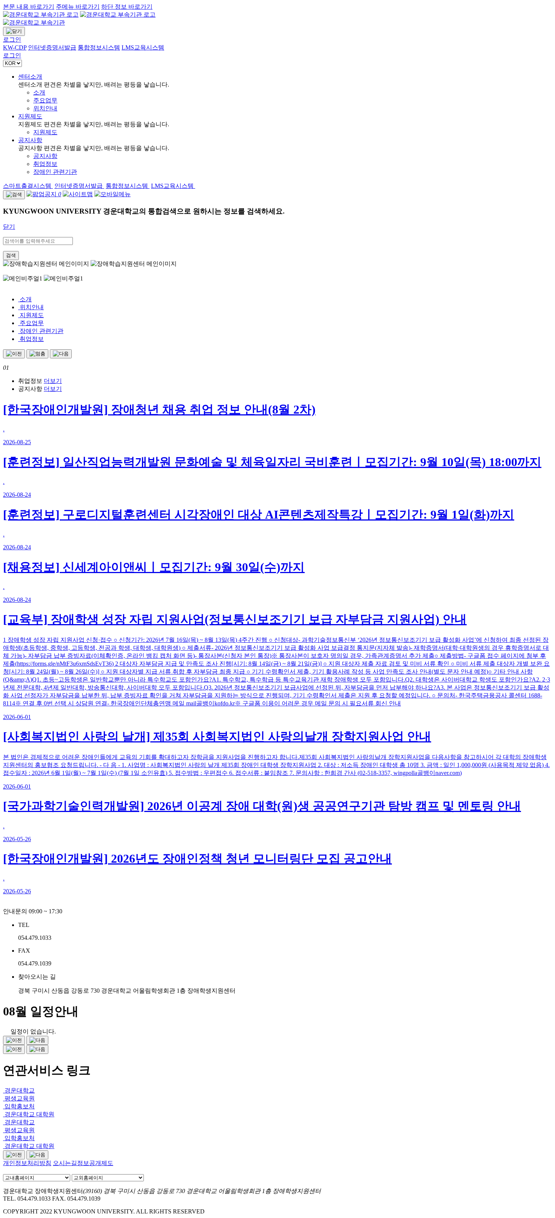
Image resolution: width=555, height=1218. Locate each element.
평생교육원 (19, 1098)
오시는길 (65, 1163)
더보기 (53, 381)
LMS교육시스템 (173, 186)
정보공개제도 (95, 1163)
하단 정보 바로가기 (127, 6)
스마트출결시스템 (28, 186)
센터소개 (30, 76)
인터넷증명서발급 (79, 186)
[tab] (285, 381)
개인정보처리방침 (27, 1163)
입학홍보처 (19, 1106)
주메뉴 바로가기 (78, 6)
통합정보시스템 (128, 186)
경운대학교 (19, 1090)
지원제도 (30, 116)
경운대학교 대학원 (28, 1114)
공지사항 (30, 140)
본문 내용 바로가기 (28, 6)
